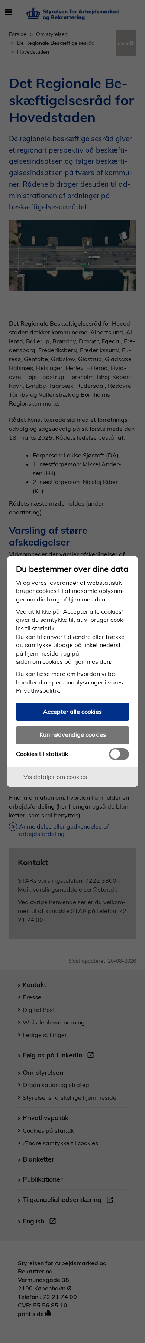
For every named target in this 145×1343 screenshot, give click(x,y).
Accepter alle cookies (72, 711)
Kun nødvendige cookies (72, 734)
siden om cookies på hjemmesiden (63, 661)
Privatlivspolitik (37, 690)
